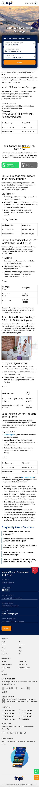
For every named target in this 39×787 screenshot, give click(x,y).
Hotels (20, 648)
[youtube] (20, 733)
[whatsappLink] (36, 771)
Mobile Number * (6, 587)
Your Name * (5, 579)
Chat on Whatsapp (11, 165)
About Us (4, 661)
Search (19, 62)
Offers (3, 648)
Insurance (22, 645)
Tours (3, 651)
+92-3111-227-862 (8, 716)
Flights (4, 642)
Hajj (20, 651)
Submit (6, 628)
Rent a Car (5, 654)
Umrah (4, 645)
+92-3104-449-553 (9, 719)
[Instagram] (7, 733)
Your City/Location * (8, 595)
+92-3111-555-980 (9, 710)
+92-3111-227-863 (26, 716)
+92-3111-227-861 (25, 713)
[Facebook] (3, 733)
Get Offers (36, 777)
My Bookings (29, 3)
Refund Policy (23, 664)
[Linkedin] (16, 733)
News (20, 654)
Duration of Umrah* (7, 603)
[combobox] (6, 590)
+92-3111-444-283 (8, 713)
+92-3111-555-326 (26, 710)
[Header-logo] (9, 3)
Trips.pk (19, 784)
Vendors (4, 674)
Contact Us (22, 661)
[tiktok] (25, 733)
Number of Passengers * (9, 618)
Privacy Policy (6, 667)
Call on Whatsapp (30, 165)
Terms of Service (7, 664)
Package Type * (6, 611)
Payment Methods (24, 667)
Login (36, 3)
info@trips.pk (24, 719)
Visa (20, 642)
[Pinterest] (11, 733)
